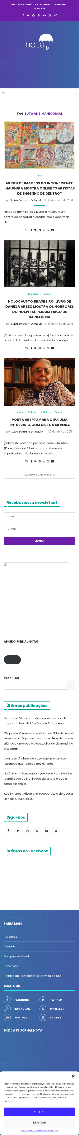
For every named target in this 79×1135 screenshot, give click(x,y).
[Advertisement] (40, 68)
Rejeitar (39, 1122)
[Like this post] (26, 230)
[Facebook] (23, 15)
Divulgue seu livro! (21, 4)
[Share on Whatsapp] (48, 230)
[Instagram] (33, 15)
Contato (10, 946)
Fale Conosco (43, 4)
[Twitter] (28, 15)
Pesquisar (12, 678)
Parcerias (60, 4)
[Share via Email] (52, 230)
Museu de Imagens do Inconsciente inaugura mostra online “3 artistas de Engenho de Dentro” (39, 188)
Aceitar (39, 1111)
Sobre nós (39, 8)
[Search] (75, 94)
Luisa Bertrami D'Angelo (27, 200)
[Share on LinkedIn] (44, 230)
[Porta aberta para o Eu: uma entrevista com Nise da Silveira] (39, 382)
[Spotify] (50, 15)
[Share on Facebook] (31, 230)
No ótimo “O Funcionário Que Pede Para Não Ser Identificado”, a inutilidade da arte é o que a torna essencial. (38, 778)
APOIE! (12, 660)
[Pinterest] (39, 15)
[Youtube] (44, 15)
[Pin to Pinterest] (40, 230)
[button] (73, 1076)
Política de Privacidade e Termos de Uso (33, 976)
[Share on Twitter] (35, 230)
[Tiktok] (55, 15)
